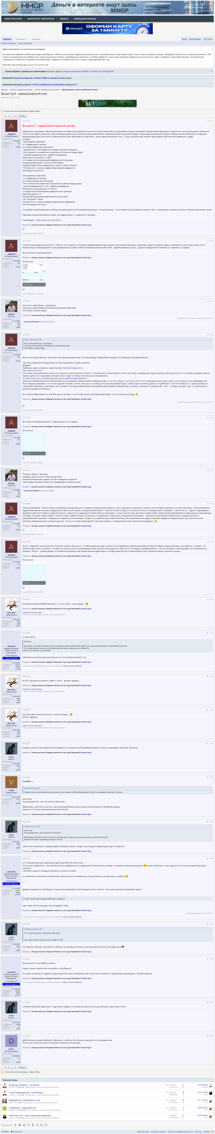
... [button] (11, 116)
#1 (211, 121)
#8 (211, 542)
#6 (211, 470)
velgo (11, 790)
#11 (211, 676)
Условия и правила (158, 1132)
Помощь (198, 1132)
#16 (211, 858)
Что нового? (20, 39)
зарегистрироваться (37, 64)
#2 (211, 241)
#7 (211, 504)
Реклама (26, 225)
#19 (211, 1002)
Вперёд (22, 116)
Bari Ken (11, 612)
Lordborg (12, 1087)
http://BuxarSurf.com (174, 373)
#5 (211, 417)
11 (15, 116)
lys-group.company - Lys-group (24, 1084)
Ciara (11, 756)
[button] (28, 39)
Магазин (36, 39)
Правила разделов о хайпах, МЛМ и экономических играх (42, 78)
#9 (211, 599)
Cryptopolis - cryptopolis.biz (22, 1107)
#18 (211, 959)
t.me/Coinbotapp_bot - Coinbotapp (26, 1092)
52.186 (17, 669)
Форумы (7, 39)
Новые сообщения (8, 43)
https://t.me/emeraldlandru (72, 666)
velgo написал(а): (30, 826)
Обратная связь (143, 1132)
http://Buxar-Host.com (32, 370)
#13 (211, 743)
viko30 (11, 1103)
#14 (211, 777)
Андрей (6, 97)
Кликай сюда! (86, 225)
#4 (211, 335)
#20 (211, 1036)
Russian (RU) (17, 1132)
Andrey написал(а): (31, 339)
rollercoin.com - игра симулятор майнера (30, 1115)
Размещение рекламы (85, 19)
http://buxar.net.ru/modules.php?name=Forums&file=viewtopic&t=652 (56, 378)
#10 (211, 633)
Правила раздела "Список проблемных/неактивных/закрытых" (45, 84)
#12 (211, 710)
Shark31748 (13, 1110)
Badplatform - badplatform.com (24, 1100)
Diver (11, 1049)
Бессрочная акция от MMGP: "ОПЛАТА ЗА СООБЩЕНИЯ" (88, 71)
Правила (64, 19)
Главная (206, 1132)
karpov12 (12, 1118)
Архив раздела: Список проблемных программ (42, 1087)
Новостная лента (13, 19)
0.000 (18, 147)
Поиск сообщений (25, 43)
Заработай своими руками (32, 612)
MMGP (6, 1132)
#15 (211, 822)
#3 (211, 301)
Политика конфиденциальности (180, 1132)
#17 (211, 924)
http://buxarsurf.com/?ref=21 (49, 220)
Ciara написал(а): (30, 788)
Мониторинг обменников (40, 19)
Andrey (11, 314)
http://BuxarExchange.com (69, 368)
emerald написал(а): (31, 929)
